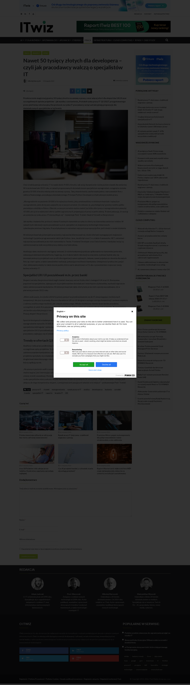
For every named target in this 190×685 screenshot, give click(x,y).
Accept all (83, 364)
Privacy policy (63, 331)
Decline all (106, 364)
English (60, 311)
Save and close (95, 370)
